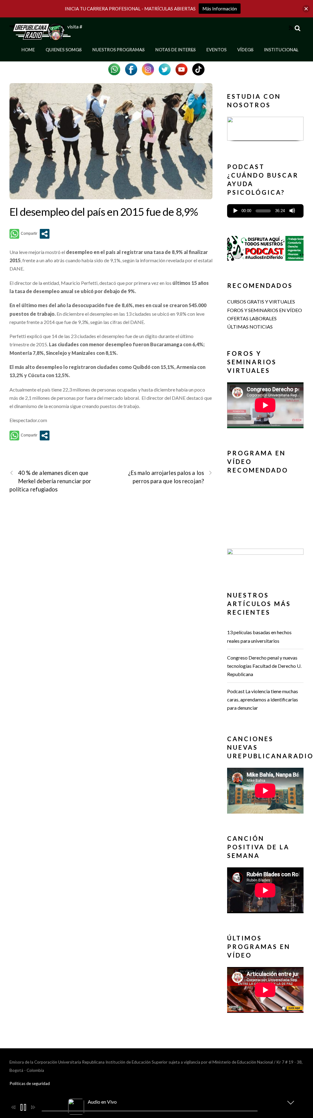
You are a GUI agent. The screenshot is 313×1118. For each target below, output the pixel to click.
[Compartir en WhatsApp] (23, 234)
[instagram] (148, 69)
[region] (265, 130)
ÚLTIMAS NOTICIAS (250, 326)
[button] (265, 133)
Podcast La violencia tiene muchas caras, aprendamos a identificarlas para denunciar (262, 699)
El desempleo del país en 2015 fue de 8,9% (103, 211)
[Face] (131, 69)
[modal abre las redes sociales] (45, 234)
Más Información (219, 8)
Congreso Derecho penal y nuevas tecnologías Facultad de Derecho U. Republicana (264, 666)
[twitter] (165, 69)
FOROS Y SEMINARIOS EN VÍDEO (264, 310)
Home (28, 49)
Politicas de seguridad (29, 1083)
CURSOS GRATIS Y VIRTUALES (261, 301)
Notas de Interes (175, 49)
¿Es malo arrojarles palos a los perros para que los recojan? (166, 476)
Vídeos (245, 49)
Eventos (216, 49)
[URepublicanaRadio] (40, 37)
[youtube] (182, 69)
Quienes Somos (64, 49)
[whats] (114, 69)
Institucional (281, 49)
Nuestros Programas (118, 49)
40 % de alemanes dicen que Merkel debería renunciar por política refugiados (50, 481)
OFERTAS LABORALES (252, 318)
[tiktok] (198, 69)
